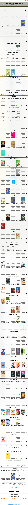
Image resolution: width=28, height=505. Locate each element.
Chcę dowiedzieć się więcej (11, 504)
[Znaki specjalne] (25, 11)
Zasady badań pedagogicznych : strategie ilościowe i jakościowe (15, 483)
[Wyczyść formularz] (24, 11)
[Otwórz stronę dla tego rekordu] (3, 16)
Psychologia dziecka (20, 483)
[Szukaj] (25, 10)
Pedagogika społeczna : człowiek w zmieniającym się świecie (6, 484)
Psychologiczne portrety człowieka (4, 483)
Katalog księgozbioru (14, 7)
